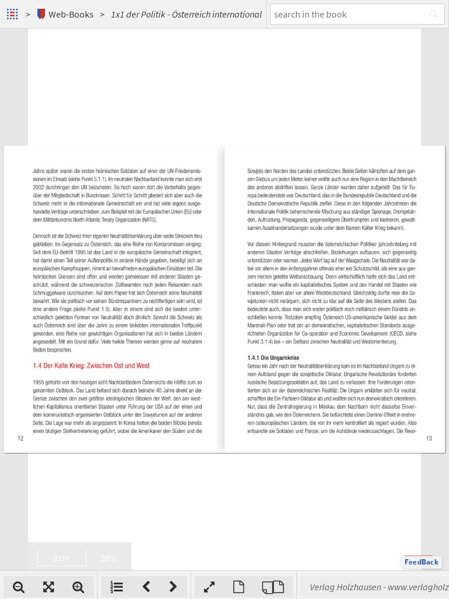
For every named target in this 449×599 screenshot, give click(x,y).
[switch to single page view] (238, 586)
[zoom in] (78, 586)
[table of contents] (116, 586)
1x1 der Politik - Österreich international (186, 14)
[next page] (173, 586)
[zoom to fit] (48, 586)
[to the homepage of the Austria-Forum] (13, 14)
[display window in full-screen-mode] (209, 586)
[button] (421, 562)
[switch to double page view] (273, 586)
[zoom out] (19, 586)
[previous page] (146, 586)
